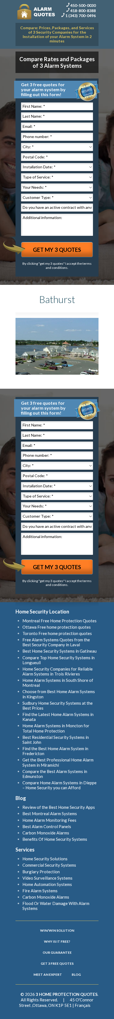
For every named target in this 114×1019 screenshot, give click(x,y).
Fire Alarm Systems (40, 890)
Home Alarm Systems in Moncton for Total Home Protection (55, 728)
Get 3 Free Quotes (57, 963)
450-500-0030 (83, 5)
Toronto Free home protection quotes (57, 633)
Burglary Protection (41, 871)
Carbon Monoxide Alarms (45, 832)
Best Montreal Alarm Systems (49, 813)
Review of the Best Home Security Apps (58, 807)
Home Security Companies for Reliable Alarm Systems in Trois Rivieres (57, 671)
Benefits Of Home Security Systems (54, 839)
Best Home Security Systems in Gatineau (59, 650)
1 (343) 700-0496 (80, 15)
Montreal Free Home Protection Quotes (59, 620)
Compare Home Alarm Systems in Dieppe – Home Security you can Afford (59, 785)
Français (82, 1005)
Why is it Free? (57, 941)
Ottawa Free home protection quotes (56, 627)
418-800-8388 (83, 10)
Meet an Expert (47, 974)
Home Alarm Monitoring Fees (49, 820)
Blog (76, 974)
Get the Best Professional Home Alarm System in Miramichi (58, 762)
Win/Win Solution (57, 930)
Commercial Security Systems (49, 865)
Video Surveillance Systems (47, 877)
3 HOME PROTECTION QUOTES (66, 994)
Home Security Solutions (45, 858)
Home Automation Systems (47, 884)
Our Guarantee (57, 952)
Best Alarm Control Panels (46, 826)
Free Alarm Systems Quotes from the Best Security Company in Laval (56, 642)
